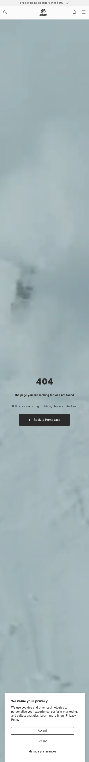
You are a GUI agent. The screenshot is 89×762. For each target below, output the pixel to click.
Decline (42, 741)
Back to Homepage (47, 420)
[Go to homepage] (43, 12)
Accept (42, 730)
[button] (5, 12)
